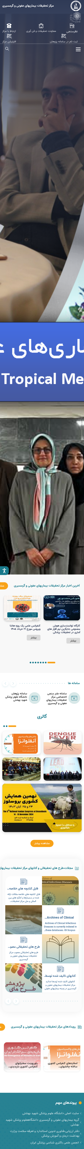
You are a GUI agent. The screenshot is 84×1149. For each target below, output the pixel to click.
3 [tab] (43, 663)
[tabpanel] (62, 619)
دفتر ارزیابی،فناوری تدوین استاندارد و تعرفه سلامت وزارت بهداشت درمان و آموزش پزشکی (45, 1133)
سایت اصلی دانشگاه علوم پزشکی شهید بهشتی (50, 1113)
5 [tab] (38, 663)
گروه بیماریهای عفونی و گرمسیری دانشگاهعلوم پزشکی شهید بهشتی (42, 1122)
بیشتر (73, 641)
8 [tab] (30, 663)
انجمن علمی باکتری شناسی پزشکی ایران (54, 1142)
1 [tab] (51, 663)
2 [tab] (46, 663)
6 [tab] (36, 663)
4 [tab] (41, 663)
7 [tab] (33, 663)
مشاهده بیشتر (42, 843)
